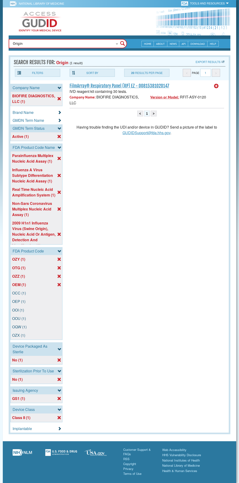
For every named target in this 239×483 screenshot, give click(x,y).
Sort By (92, 73)
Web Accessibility (174, 450)
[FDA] (185, 3)
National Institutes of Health (181, 460)
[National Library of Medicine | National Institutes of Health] (22, 454)
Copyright (129, 464)
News (173, 44)
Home (147, 44)
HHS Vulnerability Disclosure (181, 455)
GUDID (40, 21)
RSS (126, 459)
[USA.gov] (100, 454)
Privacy (128, 468)
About (160, 44)
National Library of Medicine (41, 3)
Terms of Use (132, 473)
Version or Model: (164, 97)
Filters (37, 73)
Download (197, 44)
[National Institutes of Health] (14, 3)
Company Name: (82, 97)
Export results (208, 62)
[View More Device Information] (216, 86)
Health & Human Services (179, 471)
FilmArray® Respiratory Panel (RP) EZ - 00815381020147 (119, 86)
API (184, 44)
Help (213, 44)
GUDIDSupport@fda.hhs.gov (146, 132)
